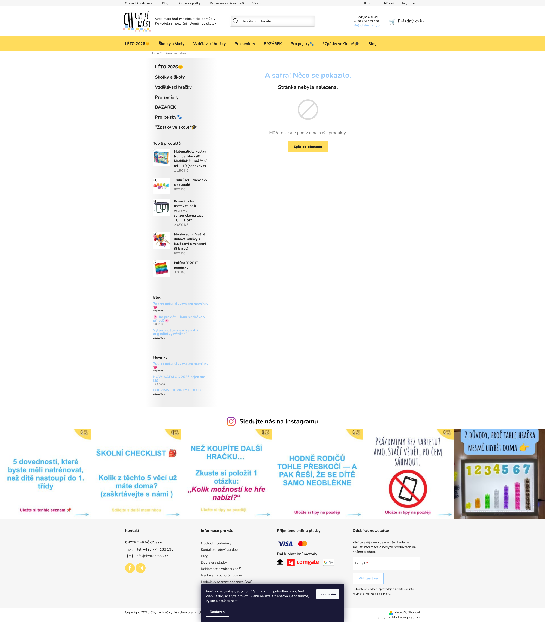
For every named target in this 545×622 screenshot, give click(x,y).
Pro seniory (167, 97)
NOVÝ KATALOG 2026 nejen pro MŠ (179, 379)
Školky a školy (170, 77)
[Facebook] (130, 568)
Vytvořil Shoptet (407, 612)
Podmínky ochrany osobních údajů (227, 582)
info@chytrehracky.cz (152, 556)
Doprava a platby (189, 3)
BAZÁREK (165, 107)
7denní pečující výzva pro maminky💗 (180, 306)
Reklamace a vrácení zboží (227, 3)
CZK (364, 3)
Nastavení (217, 611)
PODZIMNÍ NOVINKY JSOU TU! (178, 390)
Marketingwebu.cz (406, 617)
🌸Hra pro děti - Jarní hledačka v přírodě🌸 (179, 319)
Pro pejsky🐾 (168, 117)
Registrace (409, 3)
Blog (165, 3)
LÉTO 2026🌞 (169, 67)
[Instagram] (141, 568)
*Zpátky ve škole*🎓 (176, 127)
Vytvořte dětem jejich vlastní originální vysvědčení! (175, 332)
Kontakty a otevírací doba (220, 549)
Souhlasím (328, 594)
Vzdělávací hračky (173, 87)
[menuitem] (137, 43)
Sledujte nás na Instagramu (278, 421)
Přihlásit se (368, 578)
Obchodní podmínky (138, 3)
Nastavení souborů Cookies (222, 575)
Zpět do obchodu (308, 146)
